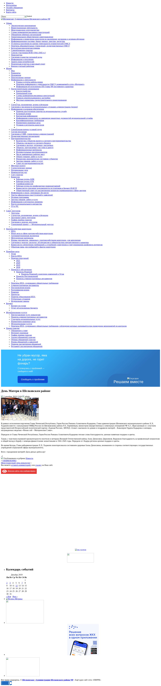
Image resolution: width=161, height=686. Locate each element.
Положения (16, 75)
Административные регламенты (25, 285)
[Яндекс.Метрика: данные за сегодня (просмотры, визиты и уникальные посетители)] (14, 599)
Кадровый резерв (23, 114)
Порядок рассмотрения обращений (26, 344)
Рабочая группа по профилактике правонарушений (38, 186)
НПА (13, 231)
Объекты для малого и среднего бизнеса (33, 143)
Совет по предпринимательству (29, 163)
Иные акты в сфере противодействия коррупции (32, 233)
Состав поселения (19, 132)
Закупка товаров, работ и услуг (29, 161)
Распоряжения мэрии (20, 290)
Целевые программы (20, 197)
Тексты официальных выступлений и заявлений (32, 195)
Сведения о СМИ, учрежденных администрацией (32, 134)
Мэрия (9, 68)
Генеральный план (24, 93)
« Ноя (8, 596)
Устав (13, 254)
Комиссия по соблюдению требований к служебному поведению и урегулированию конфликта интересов (57, 245)
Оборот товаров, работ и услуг (29, 157)
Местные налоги (18, 166)
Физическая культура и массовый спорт (28, 64)
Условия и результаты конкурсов (30, 125)
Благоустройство (23, 91)
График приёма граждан (21, 220)
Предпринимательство (21, 138)
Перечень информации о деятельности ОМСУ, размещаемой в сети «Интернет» (50, 84)
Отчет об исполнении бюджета (24, 308)
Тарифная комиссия (24, 184)
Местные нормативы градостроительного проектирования (41, 100)
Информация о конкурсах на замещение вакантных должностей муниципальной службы (54, 118)
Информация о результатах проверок (27, 202)
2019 (18, 265)
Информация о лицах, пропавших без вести (30, 193)
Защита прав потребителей (22, 62)
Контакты (10, 10)
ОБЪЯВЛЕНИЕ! (9, 461)
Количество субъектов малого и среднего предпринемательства (43, 141)
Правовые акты (12, 251)
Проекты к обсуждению (21, 270)
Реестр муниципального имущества (26, 204)
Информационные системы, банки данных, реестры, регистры (38, 41)
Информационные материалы (29, 150)
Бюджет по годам (18, 306)
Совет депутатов (13, 211)
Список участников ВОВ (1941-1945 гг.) (28, 53)
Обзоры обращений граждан (23, 340)
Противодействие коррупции (18, 229)
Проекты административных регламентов (34, 279)
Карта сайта (11, 12)
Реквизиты (15, 73)
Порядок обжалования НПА (23, 297)
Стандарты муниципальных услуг (26, 319)
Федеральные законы (20, 301)
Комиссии (15, 177)
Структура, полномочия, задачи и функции (29, 105)
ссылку (38, 465)
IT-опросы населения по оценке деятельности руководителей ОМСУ (40, 44)
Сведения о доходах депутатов (24, 222)
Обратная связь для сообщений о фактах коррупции (33, 247)
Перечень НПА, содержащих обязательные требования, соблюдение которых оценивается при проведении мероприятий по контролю (69, 326)
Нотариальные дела (19, 170)
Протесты (15, 294)
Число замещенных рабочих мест (30, 154)
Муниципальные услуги (16, 312)
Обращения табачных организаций (26, 35)
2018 (18, 267)
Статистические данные (21, 168)
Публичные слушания (20, 299)
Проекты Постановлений (27, 276)
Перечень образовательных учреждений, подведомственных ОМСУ (40, 46)
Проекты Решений (24, 272)
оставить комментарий (21, 465)
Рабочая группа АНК (25, 179)
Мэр (13, 71)
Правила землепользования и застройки (33, 98)
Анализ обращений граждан (23, 337)
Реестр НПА (16, 256)
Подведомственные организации (25, 136)
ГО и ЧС (14, 206)
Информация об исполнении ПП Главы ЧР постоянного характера (44, 86)
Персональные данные (21, 77)
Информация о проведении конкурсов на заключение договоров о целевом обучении (47, 39)
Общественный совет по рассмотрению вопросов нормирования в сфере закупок (51, 190)
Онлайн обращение (14, 8)
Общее (9, 23)
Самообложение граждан (22, 50)
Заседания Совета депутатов (23, 218)
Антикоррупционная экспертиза (25, 236)
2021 (18, 260)
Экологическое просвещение (23, 25)
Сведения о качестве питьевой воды (26, 57)
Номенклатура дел (19, 172)
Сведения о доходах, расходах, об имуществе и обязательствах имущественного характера (50, 242)
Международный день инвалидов (15, 463)
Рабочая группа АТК (25, 181)
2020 (18, 263)
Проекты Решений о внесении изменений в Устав (42, 274)
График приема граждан (21, 335)
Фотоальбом (11, 5)
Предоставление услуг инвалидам (25, 315)
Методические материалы (22, 238)
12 (17, 586)
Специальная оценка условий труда (26, 129)
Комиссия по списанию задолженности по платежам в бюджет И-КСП (46, 188)
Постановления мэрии (20, 288)
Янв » (14, 596)
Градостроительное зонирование (25, 89)
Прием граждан (12, 328)
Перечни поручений (20, 258)
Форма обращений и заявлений (24, 342)
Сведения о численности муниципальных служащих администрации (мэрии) (44, 107)
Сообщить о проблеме (33, 379)
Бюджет (9, 303)
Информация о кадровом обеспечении (27, 109)
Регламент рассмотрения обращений (26, 346)
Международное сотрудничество (25, 30)
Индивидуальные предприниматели (31, 152)
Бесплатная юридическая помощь (25, 48)
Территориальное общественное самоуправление (32, 37)
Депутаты (15, 213)
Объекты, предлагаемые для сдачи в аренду (34, 147)
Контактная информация (26, 116)
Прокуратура (16, 55)
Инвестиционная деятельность (24, 28)
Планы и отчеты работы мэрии (29, 82)
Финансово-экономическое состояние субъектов (37, 159)
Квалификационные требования (30, 120)
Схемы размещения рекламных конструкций (30, 32)
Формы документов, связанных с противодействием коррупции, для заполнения (45, 240)
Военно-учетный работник (22, 66)
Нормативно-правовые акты (28, 123)
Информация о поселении (22, 59)
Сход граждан (17, 175)
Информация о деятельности (23, 80)
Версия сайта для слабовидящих (21, 471)
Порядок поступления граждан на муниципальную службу (41, 111)
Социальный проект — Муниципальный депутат (32, 224)
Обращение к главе (19, 331)
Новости (9, 3)
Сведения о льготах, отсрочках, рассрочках (34, 145)
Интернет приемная (19, 333)
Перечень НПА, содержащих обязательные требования (34, 283)
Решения (15, 292)
